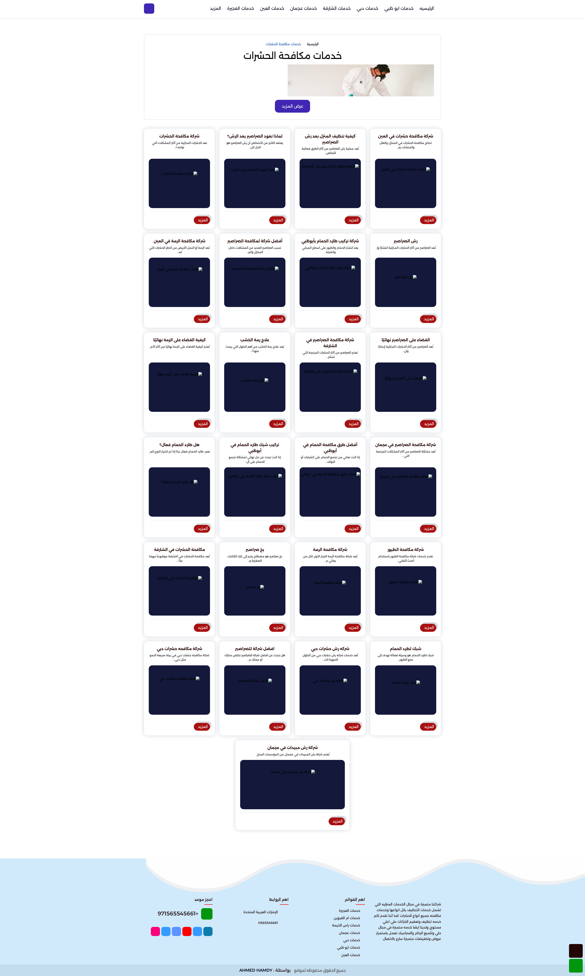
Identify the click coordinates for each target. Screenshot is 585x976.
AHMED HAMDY (255, 970)
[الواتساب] (575, 965)
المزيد (215, 8)
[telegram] (165, 931)
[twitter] (197, 931)
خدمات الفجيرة (240, 8)
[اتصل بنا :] (575, 950)
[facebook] (208, 931)
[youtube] (186, 931)
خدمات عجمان (303, 8)
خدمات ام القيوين (347, 918)
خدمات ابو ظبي (398, 8)
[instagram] (155, 931)
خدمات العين (272, 8)
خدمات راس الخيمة (346, 925)
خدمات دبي (367, 8)
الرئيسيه (427, 8)
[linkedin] (176, 931)
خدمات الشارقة (337, 8)
